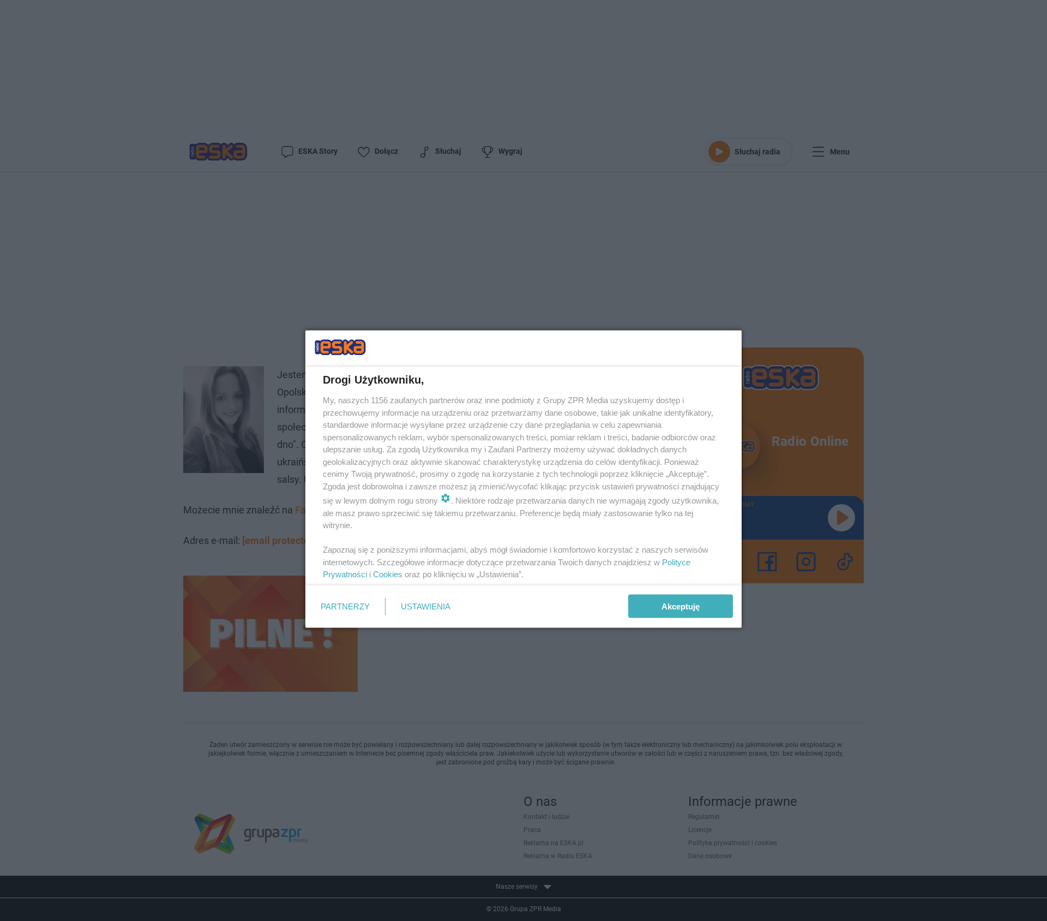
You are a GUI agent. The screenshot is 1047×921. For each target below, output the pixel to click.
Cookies (387, 574)
